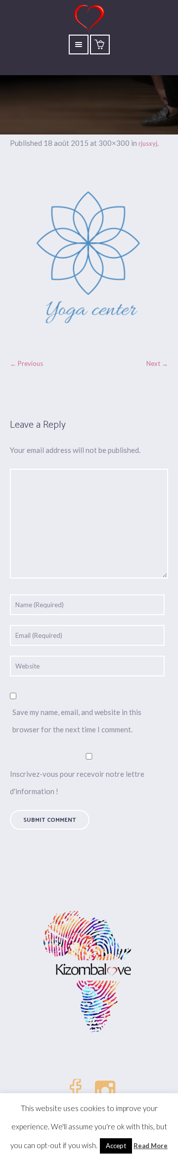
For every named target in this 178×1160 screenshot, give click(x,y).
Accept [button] (116, 1146)
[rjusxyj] (89, 258)
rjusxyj (147, 143)
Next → (157, 363)
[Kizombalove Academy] (89, 972)
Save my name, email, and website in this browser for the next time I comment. (76, 721)
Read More (151, 1146)
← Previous (26, 363)
